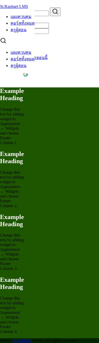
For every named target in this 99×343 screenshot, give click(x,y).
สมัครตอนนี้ (37, 57)
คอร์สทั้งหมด (23, 23)
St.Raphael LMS (14, 6)
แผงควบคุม (21, 16)
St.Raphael (22, 340)
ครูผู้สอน (18, 30)
